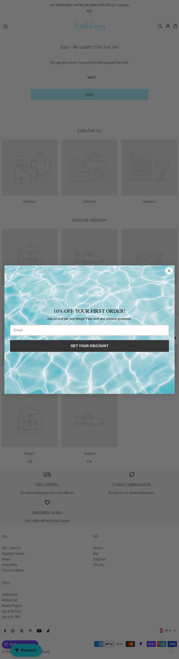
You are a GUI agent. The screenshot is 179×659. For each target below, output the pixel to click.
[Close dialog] (169, 271)
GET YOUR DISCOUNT (89, 346)
